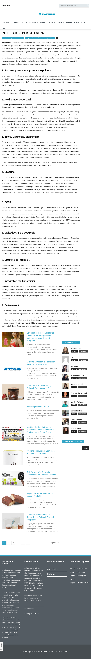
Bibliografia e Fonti (31, 613)
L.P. (72, 357)
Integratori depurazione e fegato (13, 38)
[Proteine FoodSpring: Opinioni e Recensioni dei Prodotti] (13, 457)
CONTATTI (7, 5)
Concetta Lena (77, 411)
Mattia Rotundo (77, 402)
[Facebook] (84, 23)
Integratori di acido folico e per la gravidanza (40, 38)
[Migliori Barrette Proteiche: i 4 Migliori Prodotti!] (13, 500)
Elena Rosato (76, 420)
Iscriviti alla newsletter (78, 568)
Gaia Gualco (76, 348)
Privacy (1, 647)
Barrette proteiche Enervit (38, 407)
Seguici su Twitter (76, 583)
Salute (25, 23)
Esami (42, 23)
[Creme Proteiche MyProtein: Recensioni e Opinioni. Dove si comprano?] (13, 521)
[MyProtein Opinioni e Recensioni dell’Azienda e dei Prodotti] (13, 368)
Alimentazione (56, 23)
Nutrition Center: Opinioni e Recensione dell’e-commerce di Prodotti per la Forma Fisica (40, 429)
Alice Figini (75, 366)
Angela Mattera (77, 375)
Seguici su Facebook (78, 572)
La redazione (29, 609)
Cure (34, 23)
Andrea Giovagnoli (79, 393)
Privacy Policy (52, 569)
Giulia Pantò (76, 428)
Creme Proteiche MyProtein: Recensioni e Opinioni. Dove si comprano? (40, 517)
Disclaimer (51, 574)
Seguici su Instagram (78, 576)
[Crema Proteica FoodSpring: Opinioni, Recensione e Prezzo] (13, 392)
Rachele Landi (77, 384)
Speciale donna (73, 23)
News (16, 23)
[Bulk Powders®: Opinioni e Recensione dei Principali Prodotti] (13, 478)
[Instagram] (4, 28)
